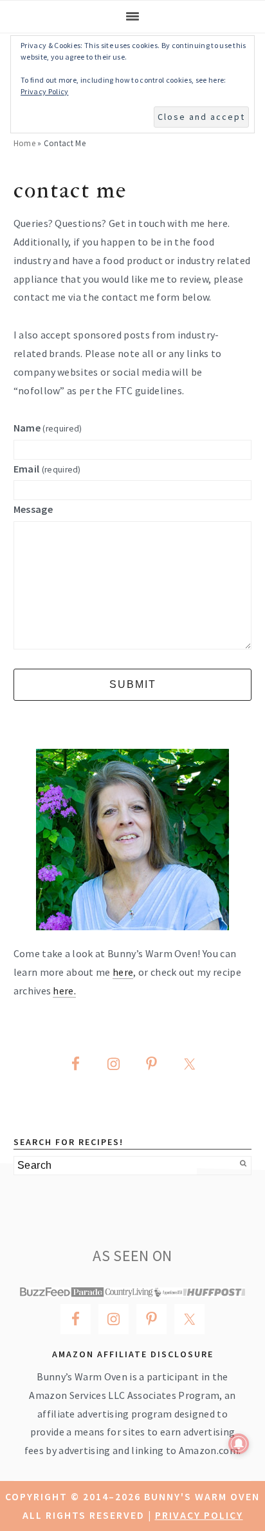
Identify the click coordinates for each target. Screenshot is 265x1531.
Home (24, 143)
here (123, 972)
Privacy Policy (199, 1515)
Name (48, 427)
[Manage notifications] (238, 1444)
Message (33, 509)
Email (47, 468)
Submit (132, 684)
